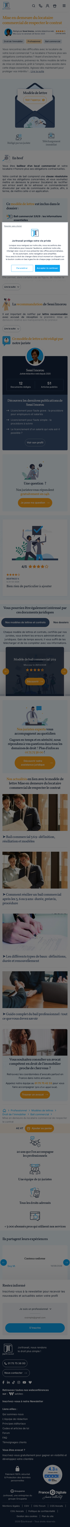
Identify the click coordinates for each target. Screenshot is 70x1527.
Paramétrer (22, 268)
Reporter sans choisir (13, 226)
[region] (35, 249)
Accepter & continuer (47, 268)
